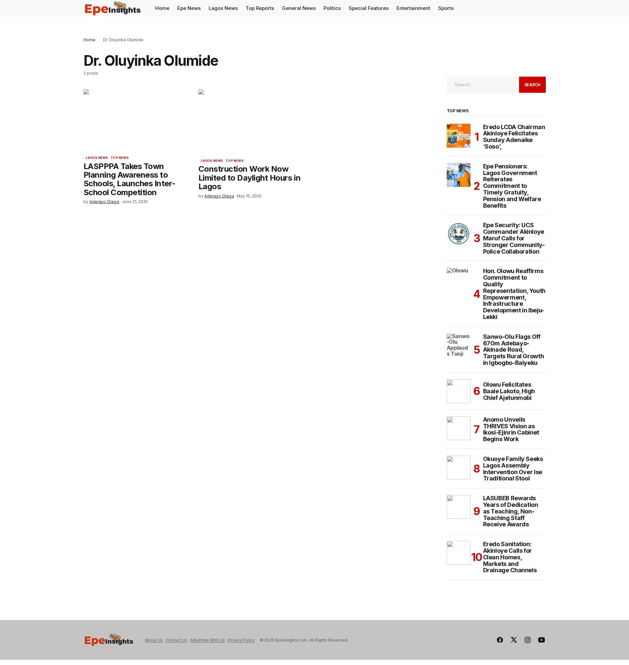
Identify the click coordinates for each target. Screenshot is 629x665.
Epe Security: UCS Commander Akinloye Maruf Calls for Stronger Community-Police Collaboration (514, 238)
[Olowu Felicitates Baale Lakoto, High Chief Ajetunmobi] (459, 391)
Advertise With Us (207, 640)
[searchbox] (482, 84)
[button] (540, 8)
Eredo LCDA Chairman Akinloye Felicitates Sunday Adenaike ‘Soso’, (514, 137)
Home (89, 39)
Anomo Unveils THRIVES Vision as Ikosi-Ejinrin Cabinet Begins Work (511, 429)
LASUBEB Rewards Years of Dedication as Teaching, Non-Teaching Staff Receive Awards (510, 511)
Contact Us (176, 640)
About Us (154, 640)
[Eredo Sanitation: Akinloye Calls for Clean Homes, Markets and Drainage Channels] (459, 553)
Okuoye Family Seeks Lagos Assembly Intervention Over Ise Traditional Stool (513, 469)
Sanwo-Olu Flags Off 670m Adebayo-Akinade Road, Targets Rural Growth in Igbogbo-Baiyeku (513, 349)
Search (532, 84)
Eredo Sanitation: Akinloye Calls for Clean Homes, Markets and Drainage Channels (510, 557)
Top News (119, 157)
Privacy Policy (241, 640)
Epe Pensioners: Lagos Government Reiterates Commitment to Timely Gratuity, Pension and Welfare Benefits (512, 186)
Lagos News (97, 157)
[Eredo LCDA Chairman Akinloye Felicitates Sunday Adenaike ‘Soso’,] (459, 136)
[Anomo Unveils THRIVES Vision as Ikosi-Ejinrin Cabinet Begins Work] (459, 428)
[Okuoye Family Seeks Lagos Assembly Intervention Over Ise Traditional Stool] (459, 467)
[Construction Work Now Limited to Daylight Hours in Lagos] (255, 121)
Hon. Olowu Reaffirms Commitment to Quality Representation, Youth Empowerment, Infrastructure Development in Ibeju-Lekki (514, 294)
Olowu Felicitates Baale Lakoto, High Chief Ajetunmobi (509, 391)
